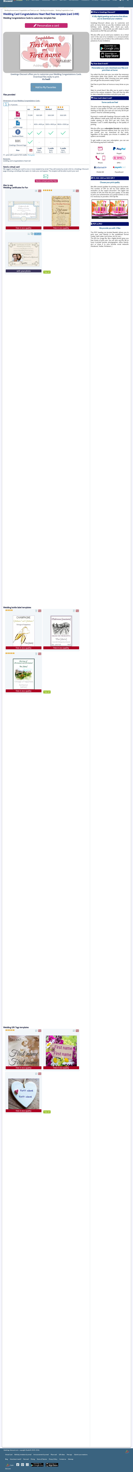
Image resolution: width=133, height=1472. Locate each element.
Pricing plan (31, 155)
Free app (69, 1454)
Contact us (62, 1459)
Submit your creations (80, 1454)
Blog (6, 1459)
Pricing (33, 1459)
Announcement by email (41, 1454)
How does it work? (15, 1459)
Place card (54, 1454)
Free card (26, 1459)
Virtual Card (8, 1454)
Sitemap (70, 1459)
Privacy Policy (53, 1459)
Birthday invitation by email (22, 1454)
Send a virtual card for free (46, 181)
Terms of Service (42, 1459)
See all (47, 272)
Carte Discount (9, 1466)
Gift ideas (62, 1454)
